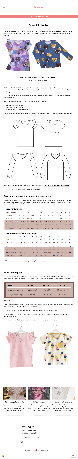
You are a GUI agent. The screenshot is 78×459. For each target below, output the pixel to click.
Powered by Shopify (39, 453)
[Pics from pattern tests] (14, 393)
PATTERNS (32, 12)
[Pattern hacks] (39, 393)
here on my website (53, 90)
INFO (64, 12)
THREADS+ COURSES (18, 12)
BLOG (56, 12)
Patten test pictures (14, 414)
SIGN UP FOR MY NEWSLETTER (38, 81)
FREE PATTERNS (45, 12)
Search (5, 427)
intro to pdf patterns (63, 414)
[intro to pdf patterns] (63, 393)
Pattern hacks (39, 414)
